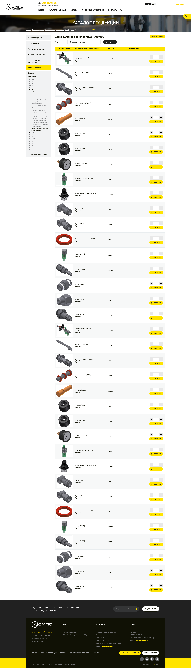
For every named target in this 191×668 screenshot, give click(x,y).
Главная (28, 30)
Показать (110, 42)
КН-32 (31, 81)
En (153, 4)
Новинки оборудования (36, 54)
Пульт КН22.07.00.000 (39, 118)
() (189, 16)
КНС (30, 149)
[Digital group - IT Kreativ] (156, 664)
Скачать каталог (157, 37)
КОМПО (41, 10)
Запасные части (50, 30)
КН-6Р (31, 145)
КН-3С (31, 141)
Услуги (74, 10)
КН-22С (33, 132)
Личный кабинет (179, 4)
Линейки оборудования (93, 10)
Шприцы (31, 73)
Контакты (112, 10)
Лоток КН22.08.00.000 (39, 120)
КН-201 (31, 79)
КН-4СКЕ (32, 139)
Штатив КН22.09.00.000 (39, 122)
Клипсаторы (60, 30)
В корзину (157, 61)
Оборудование (33, 43)
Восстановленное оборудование (34, 61)
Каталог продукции (57, 10)
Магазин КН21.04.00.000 (39, 110)
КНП (30, 147)
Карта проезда (68, 638)
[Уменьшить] (151, 57)
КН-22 (67, 30)
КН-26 (31, 83)
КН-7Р (31, 143)
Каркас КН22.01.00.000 (39, 106)
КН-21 (31, 135)
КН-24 (31, 85)
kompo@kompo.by (108, 646)
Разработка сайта (147, 664)
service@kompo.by (141, 640)
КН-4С (31, 137)
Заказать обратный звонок (50, 5)
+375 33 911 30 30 (50, 3)
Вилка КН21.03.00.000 (39, 108)
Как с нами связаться (130, 653)
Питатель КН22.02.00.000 (40, 116)
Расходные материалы (36, 49)
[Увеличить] (161, 57)
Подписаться (150, 609)
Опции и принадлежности (37, 154)
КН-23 (31, 87)
